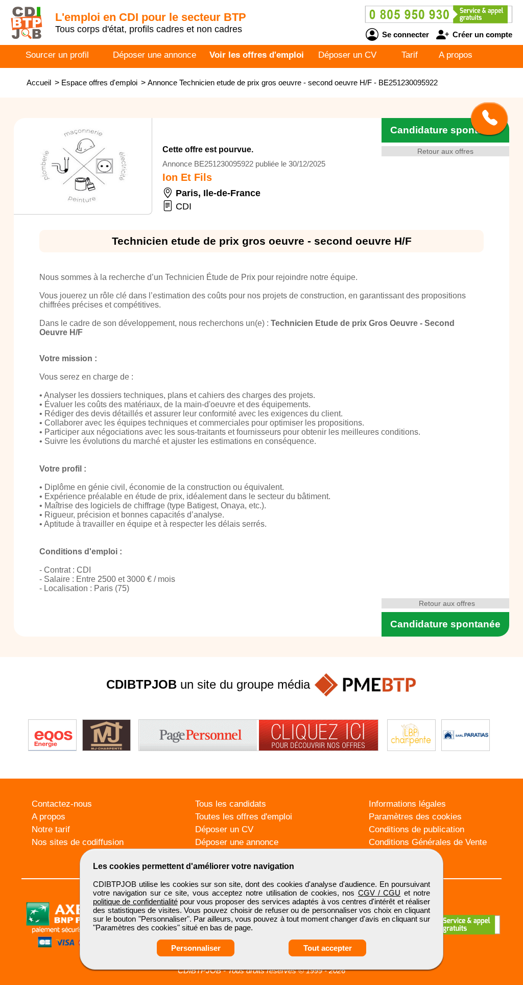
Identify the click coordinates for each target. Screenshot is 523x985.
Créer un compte (481, 34)
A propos (455, 55)
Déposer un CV (347, 55)
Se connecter (404, 34)
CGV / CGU (379, 892)
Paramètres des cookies (415, 817)
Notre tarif (51, 829)
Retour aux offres (445, 151)
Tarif (409, 55)
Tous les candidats (230, 804)
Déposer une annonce (154, 55)
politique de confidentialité (135, 901)
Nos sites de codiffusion (78, 842)
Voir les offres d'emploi (256, 55)
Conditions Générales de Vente (428, 842)
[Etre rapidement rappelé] (485, 118)
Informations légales (407, 804)
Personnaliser (196, 948)
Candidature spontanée (445, 130)
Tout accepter (327, 948)
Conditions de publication (416, 829)
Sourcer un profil (57, 55)
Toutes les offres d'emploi (243, 817)
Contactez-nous (62, 804)
